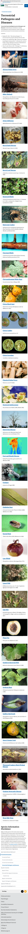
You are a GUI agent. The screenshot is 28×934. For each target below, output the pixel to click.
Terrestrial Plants (6, 857)
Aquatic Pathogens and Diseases (9, 881)
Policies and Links (5, 896)
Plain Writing (4, 899)
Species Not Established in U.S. (8, 886)
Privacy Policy (4, 907)
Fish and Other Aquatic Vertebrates (10, 873)
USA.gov (3, 928)
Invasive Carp (6, 875)
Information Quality (5, 917)
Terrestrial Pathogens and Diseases (10, 865)
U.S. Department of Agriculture (11, 7)
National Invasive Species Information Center (14, 5)
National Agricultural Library (7, 920)
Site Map (4, 891)
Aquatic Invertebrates (7, 878)
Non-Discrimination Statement (8, 910)
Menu (26, 5)
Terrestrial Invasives (6, 854)
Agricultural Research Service (8, 922)
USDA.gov (3, 925)
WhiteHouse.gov (5, 931)
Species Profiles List (5, 883)
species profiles (13, 844)
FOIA (2, 901)
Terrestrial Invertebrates (7, 862)
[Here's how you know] (14, 1)
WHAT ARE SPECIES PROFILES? (8, 852)
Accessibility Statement (6, 904)
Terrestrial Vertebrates (7, 860)
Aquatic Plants (5, 870)
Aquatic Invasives (5, 868)
